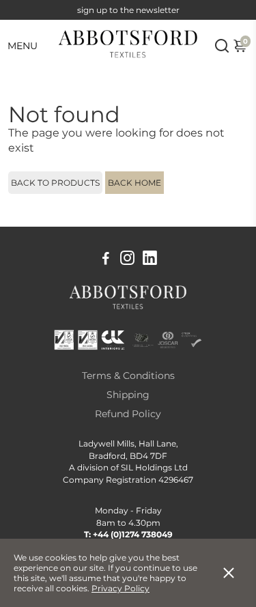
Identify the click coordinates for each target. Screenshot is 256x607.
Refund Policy (128, 413)
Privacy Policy (120, 588)
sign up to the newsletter (128, 10)
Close (228, 573)
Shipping (128, 394)
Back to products (55, 183)
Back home (134, 183)
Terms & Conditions (128, 375)
